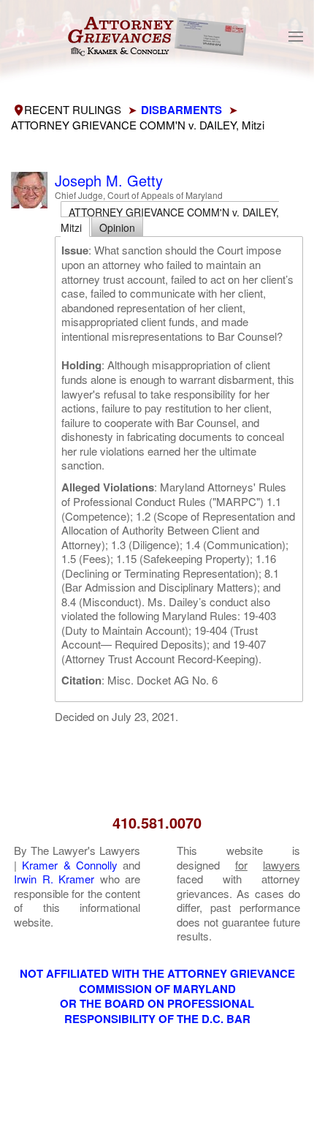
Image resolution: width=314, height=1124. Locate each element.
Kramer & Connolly (70, 864)
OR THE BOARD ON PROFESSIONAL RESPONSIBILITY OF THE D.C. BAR (157, 1011)
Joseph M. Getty (109, 180)
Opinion (117, 227)
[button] (295, 36)
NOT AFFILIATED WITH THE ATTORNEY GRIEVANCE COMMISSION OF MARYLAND (157, 981)
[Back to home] (157, 36)
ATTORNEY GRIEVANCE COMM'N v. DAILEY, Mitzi (170, 220)
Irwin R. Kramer (54, 878)
